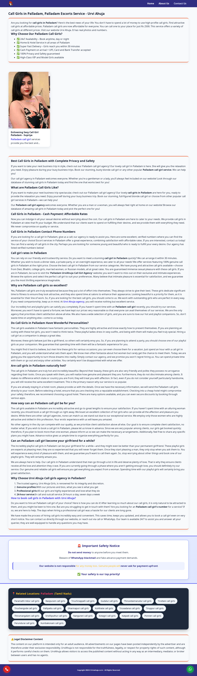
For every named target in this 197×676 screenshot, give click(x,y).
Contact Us (180, 3)
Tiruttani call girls (166, 600)
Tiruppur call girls (155, 608)
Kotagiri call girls (107, 615)
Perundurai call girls (24, 623)
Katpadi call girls (130, 615)
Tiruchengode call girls (25, 608)
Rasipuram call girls (55, 600)
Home (150, 3)
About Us (164, 3)
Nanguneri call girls (83, 615)
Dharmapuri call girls (78, 608)
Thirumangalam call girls (26, 615)
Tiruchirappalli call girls (82, 600)
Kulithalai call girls (104, 608)
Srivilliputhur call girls (56, 615)
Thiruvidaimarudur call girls (137, 600)
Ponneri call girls (153, 615)
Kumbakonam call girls (52, 623)
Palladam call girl (21, 139)
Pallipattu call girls (52, 608)
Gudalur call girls (109, 600)
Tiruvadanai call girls (129, 608)
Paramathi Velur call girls (26, 600)
